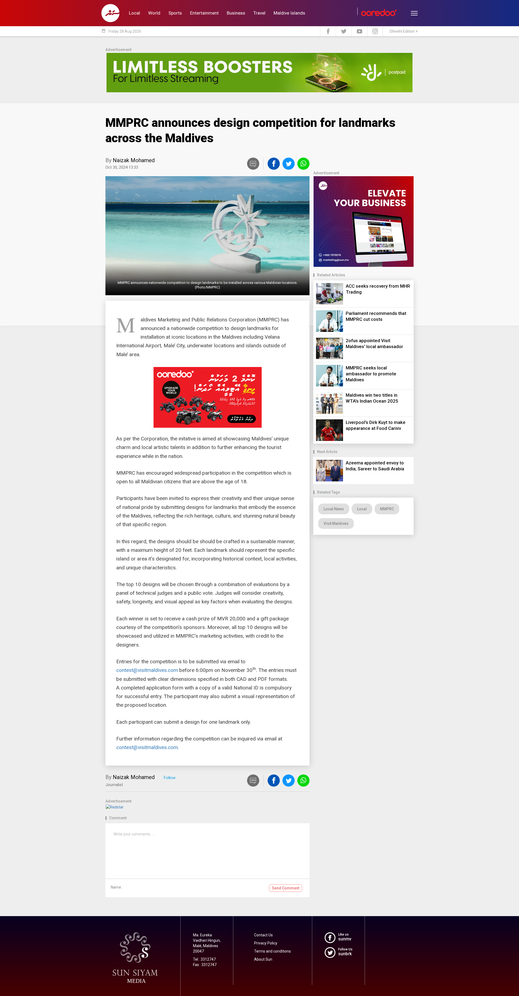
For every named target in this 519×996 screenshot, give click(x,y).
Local (134, 13)
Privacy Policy (265, 943)
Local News (334, 509)
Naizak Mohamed (134, 160)
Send (285, 888)
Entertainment (204, 13)
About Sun (263, 959)
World (154, 13)
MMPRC (387, 509)
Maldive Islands (289, 13)
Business (236, 13)
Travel (259, 13)
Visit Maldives (336, 523)
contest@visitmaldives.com (147, 670)
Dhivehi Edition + (404, 31)
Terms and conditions (272, 951)
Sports (175, 13)
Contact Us (263, 935)
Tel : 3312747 (204, 959)
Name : (117, 887)
